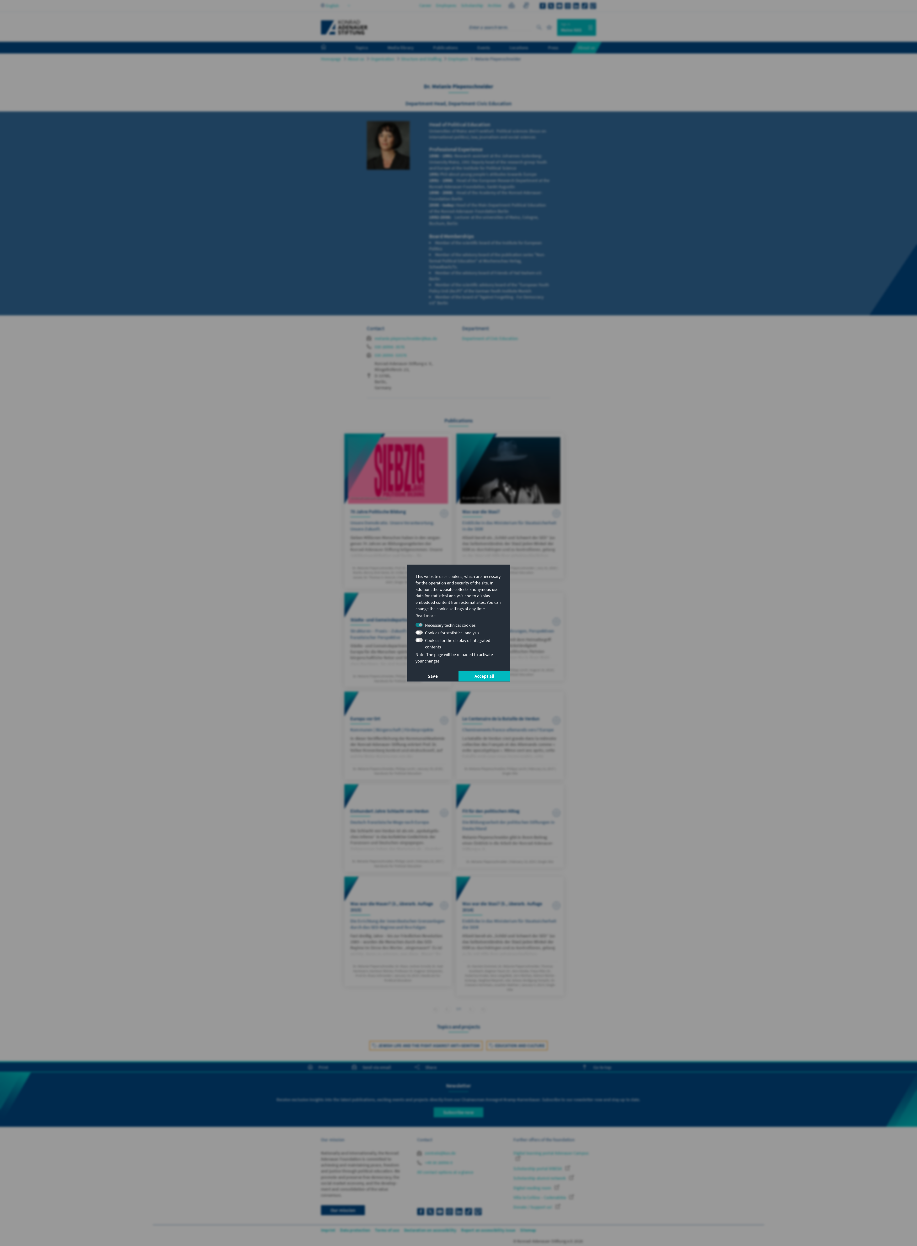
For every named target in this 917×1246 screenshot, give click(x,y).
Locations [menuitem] (519, 47)
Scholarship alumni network (540, 1178)
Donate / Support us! (533, 1207)
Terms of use (387, 1230)
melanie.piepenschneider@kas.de (406, 338)
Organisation (382, 59)
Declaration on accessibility (430, 1230)
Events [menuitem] (483, 47)
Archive (494, 5)
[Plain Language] (511, 6)
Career (425, 5)
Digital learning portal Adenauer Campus (551, 1153)
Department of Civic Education (490, 338)
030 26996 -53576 (391, 355)
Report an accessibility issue (488, 1230)
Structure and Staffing (421, 59)
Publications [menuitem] (445, 47)
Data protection (355, 1230)
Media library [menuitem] (401, 47)
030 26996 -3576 (390, 347)
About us (356, 59)
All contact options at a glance (445, 1172)
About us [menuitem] (586, 47)
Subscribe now (458, 1112)
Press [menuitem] (553, 47)
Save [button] (433, 676)
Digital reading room (532, 1188)
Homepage (331, 59)
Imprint (328, 1230)
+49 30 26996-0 (438, 1162)
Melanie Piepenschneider (498, 59)
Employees (446, 5)
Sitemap (528, 1230)
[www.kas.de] (344, 27)
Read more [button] (426, 615)
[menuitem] (328, 48)
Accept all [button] (484, 676)
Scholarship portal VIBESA (538, 1168)
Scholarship (472, 5)
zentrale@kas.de (440, 1153)
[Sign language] (526, 6)
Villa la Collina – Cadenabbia (540, 1197)
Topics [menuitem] (361, 47)
